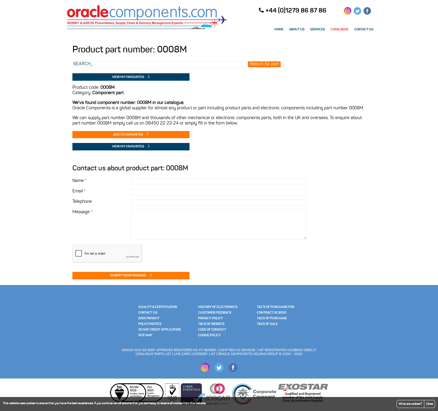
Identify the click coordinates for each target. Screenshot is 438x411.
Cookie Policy (209, 335)
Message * (82, 212)
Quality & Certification (157, 307)
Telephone (82, 202)
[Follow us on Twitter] (357, 13)
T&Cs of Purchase (272, 318)
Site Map (145, 335)
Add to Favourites (128, 134)
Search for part (264, 64)
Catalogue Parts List (153, 354)
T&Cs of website (211, 324)
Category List (203, 354)
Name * (79, 181)
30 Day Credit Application (159, 329)
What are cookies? (410, 404)
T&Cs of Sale (267, 324)
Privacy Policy (210, 318)
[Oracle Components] (147, 29)
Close (429, 404)
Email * (79, 191)
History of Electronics (217, 307)
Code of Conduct (212, 329)
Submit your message (128, 275)
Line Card (182, 354)
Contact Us (147, 313)
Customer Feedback (215, 313)
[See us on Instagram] (347, 13)
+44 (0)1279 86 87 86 (295, 11)
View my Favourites (128, 77)
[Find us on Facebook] (367, 13)
